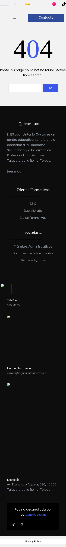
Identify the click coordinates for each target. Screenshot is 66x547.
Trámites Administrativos (33, 246)
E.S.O (33, 204)
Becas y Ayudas (33, 260)
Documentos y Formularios (33, 253)
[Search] (50, 88)
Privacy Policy (33, 541)
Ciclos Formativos (33, 218)
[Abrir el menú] (15, 18)
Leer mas (14, 171)
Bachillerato (33, 211)
